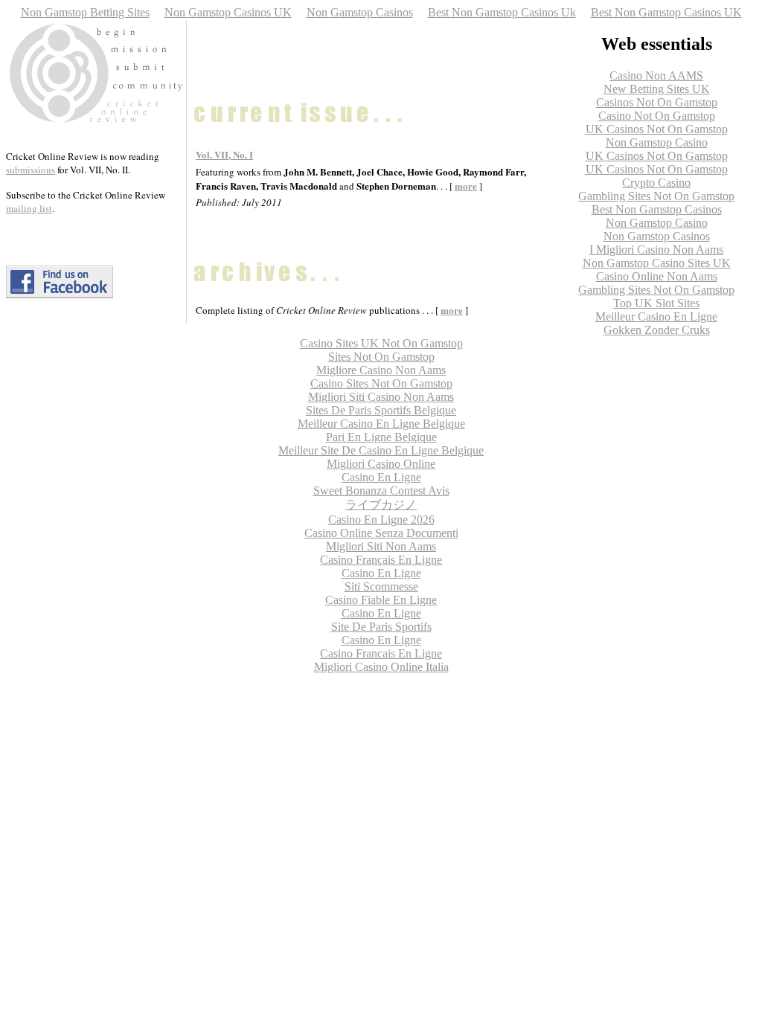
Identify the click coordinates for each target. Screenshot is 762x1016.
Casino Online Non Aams (656, 276)
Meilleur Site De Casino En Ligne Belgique (381, 450)
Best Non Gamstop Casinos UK (666, 12)
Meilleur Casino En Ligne (656, 316)
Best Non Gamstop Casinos (657, 209)
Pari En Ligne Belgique (381, 437)
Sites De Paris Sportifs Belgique (381, 410)
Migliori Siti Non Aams (381, 546)
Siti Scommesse (381, 586)
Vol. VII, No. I (224, 154)
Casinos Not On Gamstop (656, 102)
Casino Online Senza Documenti (381, 533)
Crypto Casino (656, 182)
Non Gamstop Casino (657, 142)
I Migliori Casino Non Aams (656, 249)
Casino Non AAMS (656, 75)
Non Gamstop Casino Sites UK (657, 263)
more (452, 310)
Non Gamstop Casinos (360, 12)
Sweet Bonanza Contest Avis (381, 490)
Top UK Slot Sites (656, 303)
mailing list (29, 208)
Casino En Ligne (381, 477)
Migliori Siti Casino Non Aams (381, 396)
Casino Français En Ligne (381, 559)
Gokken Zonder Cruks (656, 330)
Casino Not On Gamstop (656, 115)
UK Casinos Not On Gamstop (657, 129)
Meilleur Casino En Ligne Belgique (381, 423)
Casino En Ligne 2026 (381, 519)
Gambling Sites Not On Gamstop (656, 196)
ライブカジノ (381, 504)
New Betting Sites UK (656, 89)
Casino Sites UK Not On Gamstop (381, 343)
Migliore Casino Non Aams (381, 370)
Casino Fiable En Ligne (381, 600)
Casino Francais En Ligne (381, 653)
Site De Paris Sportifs (381, 626)
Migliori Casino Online (381, 463)
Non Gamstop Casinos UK (228, 12)
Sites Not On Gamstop (381, 356)
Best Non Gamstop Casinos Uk (502, 12)
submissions (30, 169)
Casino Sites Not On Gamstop (381, 383)
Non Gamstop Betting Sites (85, 12)
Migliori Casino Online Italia (381, 666)
